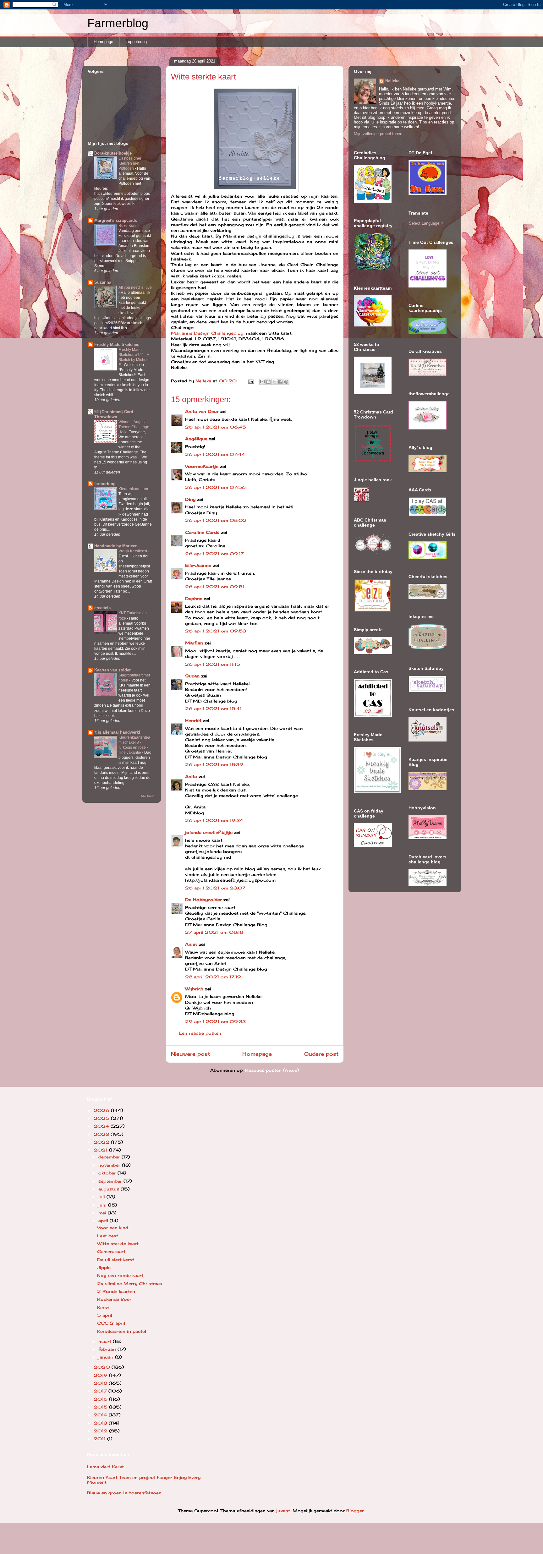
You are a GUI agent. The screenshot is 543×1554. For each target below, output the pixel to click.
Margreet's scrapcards (115, 220)
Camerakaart (111, 1251)
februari (108, 1349)
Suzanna (102, 282)
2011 (100, 1438)
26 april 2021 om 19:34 (214, 820)
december (110, 1156)
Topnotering (136, 41)
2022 (102, 1142)
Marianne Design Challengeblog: (207, 333)
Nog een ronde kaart (120, 1275)
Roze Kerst (128, 225)
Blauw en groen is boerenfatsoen (124, 1492)
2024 (102, 1126)
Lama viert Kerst (105, 1466)
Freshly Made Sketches (116, 344)
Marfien (194, 642)
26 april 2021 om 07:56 (215, 487)
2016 (101, 1399)
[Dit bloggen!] (268, 382)
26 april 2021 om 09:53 (215, 630)
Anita (191, 776)
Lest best (107, 1235)
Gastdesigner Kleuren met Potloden (129, 163)
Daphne (193, 598)
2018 (101, 1383)
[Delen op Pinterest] (286, 382)
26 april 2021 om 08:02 (216, 520)
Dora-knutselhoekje (113, 153)
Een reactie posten (200, 1033)
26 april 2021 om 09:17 (214, 553)
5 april (104, 1315)
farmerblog (105, 483)
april (104, 1220)
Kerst (103, 1307)
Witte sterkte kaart (118, 1243)
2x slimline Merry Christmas (129, 1283)
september (110, 1181)
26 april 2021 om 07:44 (215, 454)
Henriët (193, 720)
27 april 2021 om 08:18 (214, 932)
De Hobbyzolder (203, 899)
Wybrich (194, 988)
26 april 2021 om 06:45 (215, 427)
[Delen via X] (274, 382)
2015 (101, 1406)
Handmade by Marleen (116, 546)
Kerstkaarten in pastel (121, 1331)
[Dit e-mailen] (262, 382)
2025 (102, 1118)
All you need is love (135, 287)
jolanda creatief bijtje (209, 832)
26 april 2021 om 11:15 (212, 664)
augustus (109, 1188)
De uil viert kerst (115, 1259)
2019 (101, 1375)
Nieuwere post (190, 1054)
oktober (108, 1172)
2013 (101, 1422)
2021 (101, 1149)
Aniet (191, 944)
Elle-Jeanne (198, 565)
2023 (102, 1134)
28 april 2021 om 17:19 (213, 976)
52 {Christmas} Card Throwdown (113, 414)
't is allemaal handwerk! (117, 732)
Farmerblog (117, 23)
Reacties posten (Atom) (272, 1070)
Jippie (104, 1267)
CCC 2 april (111, 1323)
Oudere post (321, 1054)
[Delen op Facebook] (280, 382)
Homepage (103, 41)
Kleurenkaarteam (133, 489)
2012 (101, 1430)
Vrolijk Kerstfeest (133, 551)
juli (102, 1196)
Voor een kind (112, 1227)
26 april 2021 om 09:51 (214, 586)
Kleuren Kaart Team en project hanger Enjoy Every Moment (143, 1480)
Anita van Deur (202, 411)
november (110, 1165)
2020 (103, 1367)
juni (103, 1204)
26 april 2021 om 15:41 (213, 708)
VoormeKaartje (202, 466)
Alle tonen (148, 796)
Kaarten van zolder (112, 670)
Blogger (355, 1510)
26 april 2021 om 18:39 (214, 764)
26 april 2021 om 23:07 (215, 887)
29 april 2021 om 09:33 (215, 1021)
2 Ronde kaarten (116, 1291)
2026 (102, 1110)
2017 (101, 1390)
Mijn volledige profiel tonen (378, 133)
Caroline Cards (202, 532)
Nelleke (392, 81)
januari (106, 1357)
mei (103, 1212)
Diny (190, 499)
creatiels (102, 607)
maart (105, 1341)
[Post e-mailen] (251, 380)
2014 (101, 1414)
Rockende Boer (114, 1299)
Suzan (192, 675)
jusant (283, 1510)
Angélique (197, 438)
